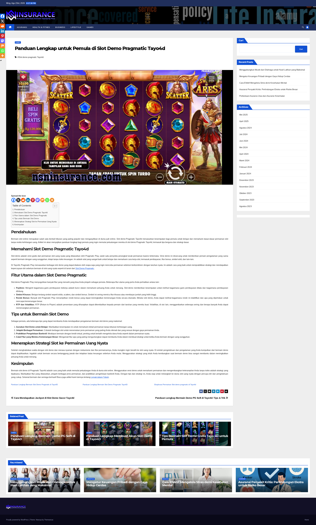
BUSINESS (60, 27)
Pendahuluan (19, 209)
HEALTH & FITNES (41, 27)
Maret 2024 (244, 160)
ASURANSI (22, 27)
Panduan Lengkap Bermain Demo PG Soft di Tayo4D (43, 437)
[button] (303, 27)
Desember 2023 (246, 180)
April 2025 (244, 121)
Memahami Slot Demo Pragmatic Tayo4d (31, 212)
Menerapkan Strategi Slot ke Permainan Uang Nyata (35, 221)
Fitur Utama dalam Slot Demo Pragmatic (30, 215)
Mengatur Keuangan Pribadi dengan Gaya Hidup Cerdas (264, 76)
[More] (52, 200)
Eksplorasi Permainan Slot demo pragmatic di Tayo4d (175, 385)
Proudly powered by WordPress (17, 520)
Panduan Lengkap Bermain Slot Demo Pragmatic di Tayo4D (34, 385)
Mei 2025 (243, 115)
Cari (241, 40)
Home (307, 520)
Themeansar (48, 520)
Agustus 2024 (245, 128)
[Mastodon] (37, 200)
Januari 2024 (245, 174)
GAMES (90, 27)
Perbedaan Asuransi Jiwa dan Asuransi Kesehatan (262, 96)
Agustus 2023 (245, 206)
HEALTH (13, 479)
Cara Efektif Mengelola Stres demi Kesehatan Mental (263, 83)
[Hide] (1, 60)
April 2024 (244, 154)
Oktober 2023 (245, 193)
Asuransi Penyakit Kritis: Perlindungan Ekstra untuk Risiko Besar (268, 89)
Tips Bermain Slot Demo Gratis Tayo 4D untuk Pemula (195, 437)
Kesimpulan (19, 224)
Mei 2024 (243, 147)
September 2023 (246, 200)
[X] (18, 200)
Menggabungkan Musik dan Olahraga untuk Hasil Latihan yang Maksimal (272, 70)
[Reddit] (23, 200)
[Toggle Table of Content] (54, 206)
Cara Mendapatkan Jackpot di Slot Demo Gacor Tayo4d (43, 398)
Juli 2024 (243, 134)
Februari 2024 (245, 167)
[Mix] (42, 200)
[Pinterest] (33, 200)
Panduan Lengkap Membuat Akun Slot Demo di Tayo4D (119, 437)
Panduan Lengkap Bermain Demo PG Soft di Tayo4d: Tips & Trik (190, 398)
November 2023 (246, 187)
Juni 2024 (243, 141)
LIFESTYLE (76, 27)
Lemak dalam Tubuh (100, 377)
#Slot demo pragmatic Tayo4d (31, 57)
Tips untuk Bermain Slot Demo (26, 218)
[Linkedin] (28, 200)
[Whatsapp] (47, 200)
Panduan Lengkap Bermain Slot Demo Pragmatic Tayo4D (105, 385)
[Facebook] (13, 200)
